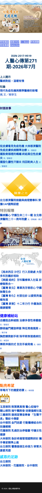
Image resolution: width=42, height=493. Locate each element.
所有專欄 (4, 45)
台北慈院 (5, 461)
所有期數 (34, 41)
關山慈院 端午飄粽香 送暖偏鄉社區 (21, 410)
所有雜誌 (4, 41)
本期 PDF (14, 41)
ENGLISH (14, 45)
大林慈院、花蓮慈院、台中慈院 (19, 465)
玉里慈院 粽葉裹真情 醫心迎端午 (19, 406)
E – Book (24, 41)
